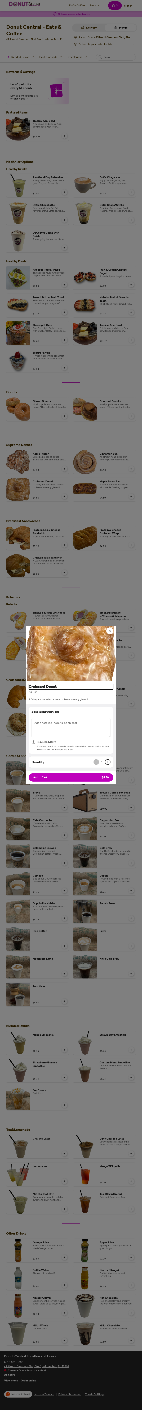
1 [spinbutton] (102, 762)
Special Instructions (46, 712)
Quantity (38, 762)
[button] (71, 653)
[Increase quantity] (107, 762)
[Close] (109, 630)
